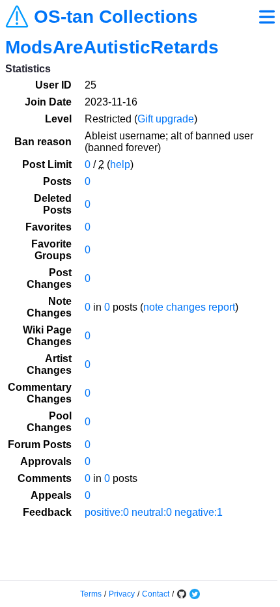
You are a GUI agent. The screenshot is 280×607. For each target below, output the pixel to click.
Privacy (122, 594)
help (120, 164)
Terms (91, 594)
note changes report (189, 307)
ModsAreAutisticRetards (112, 47)
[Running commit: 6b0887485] (181, 594)
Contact (155, 594)
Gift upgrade (165, 118)
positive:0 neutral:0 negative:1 (154, 512)
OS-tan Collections (116, 17)
